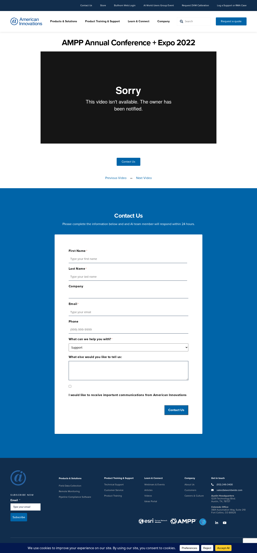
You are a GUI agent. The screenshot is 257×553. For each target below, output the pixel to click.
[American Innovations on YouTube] (222, 523)
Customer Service (113, 490)
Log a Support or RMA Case (232, 5)
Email (15, 500)
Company (163, 21)
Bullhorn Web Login (125, 5)
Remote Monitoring (69, 491)
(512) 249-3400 (224, 484)
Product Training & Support (102, 21)
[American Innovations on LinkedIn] (214, 523)
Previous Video (115, 178)
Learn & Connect (138, 21)
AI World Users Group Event (159, 5)
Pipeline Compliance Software (75, 497)
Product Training (113, 496)
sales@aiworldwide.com (229, 490)
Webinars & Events (154, 484)
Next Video (144, 178)
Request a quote (231, 21)
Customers (190, 490)
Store (103, 5)
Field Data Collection (70, 486)
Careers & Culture (194, 496)
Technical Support (114, 484)
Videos (148, 496)
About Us (190, 484)
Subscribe (18, 517)
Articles (148, 490)
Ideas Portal (150, 501)
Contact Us (86, 5)
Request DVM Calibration (195, 5)
